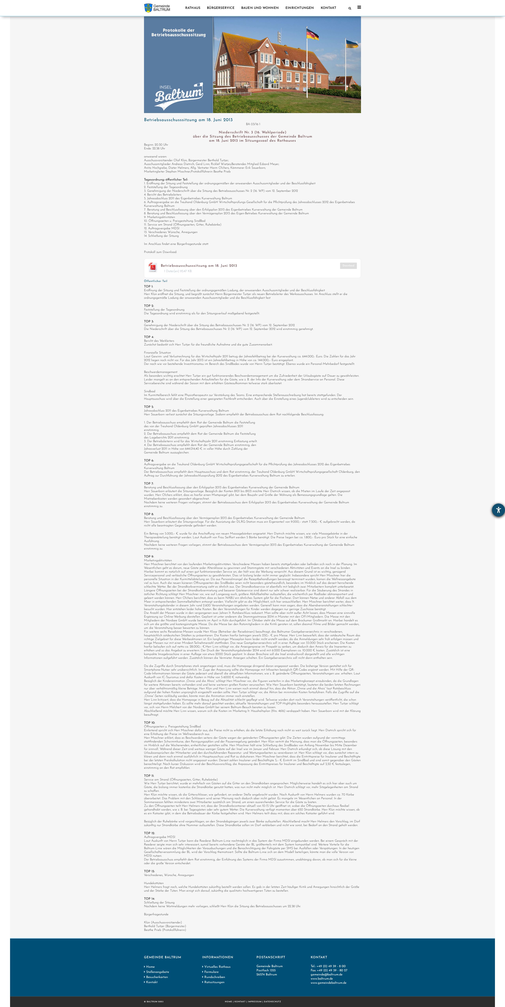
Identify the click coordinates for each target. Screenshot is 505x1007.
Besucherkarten (157, 977)
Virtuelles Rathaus (217, 967)
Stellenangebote (157, 972)
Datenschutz (272, 1002)
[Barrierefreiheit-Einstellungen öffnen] (498, 510)
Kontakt (152, 982)
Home (150, 967)
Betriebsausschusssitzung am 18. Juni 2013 (199, 266)
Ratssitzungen (214, 982)
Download (348, 265)
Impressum (255, 1002)
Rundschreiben (214, 977)
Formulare (211, 972)
